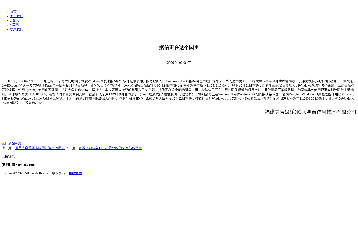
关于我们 (16, 16)
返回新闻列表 (12, 143)
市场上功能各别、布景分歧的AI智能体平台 (110, 148)
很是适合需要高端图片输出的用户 (40, 148)
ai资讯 (14, 20)
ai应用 (14, 25)
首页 (13, 12)
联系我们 (16, 29)
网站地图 (75, 173)
